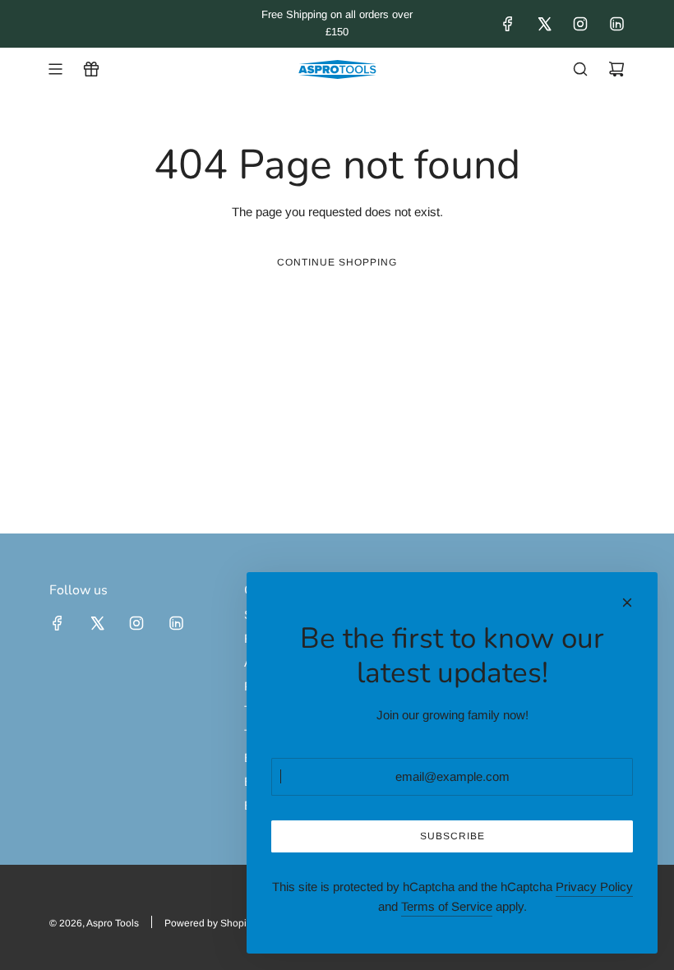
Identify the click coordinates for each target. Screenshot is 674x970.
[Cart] (616, 69)
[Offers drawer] (91, 69)
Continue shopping (337, 262)
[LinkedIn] (616, 24)
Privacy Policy (594, 887)
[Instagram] (580, 24)
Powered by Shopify (209, 923)
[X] (544, 24)
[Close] (627, 602)
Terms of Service (446, 906)
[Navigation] (55, 69)
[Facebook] (508, 24)
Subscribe (452, 836)
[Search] (580, 69)
